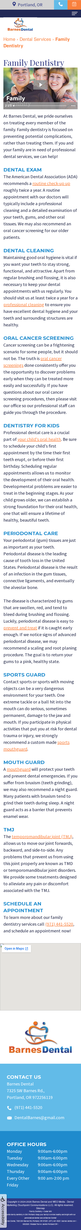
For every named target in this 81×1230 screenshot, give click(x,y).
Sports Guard (24, 675)
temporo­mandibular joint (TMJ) (42, 836)
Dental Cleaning (28, 251)
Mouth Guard (24, 762)
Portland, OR (30, 4)
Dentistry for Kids (31, 426)
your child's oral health (39, 439)
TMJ (8, 830)
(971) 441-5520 (59, 924)
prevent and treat (20, 627)
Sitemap (40, 1208)
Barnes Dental (39, 1201)
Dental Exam (22, 170)
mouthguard (19, 769)
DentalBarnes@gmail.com (39, 1117)
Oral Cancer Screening (38, 338)
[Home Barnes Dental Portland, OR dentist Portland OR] (40, 1037)
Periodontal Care (30, 533)
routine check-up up (51, 183)
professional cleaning (23, 304)
